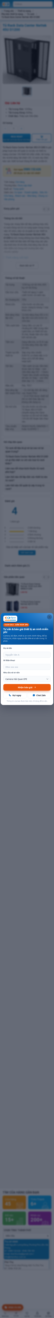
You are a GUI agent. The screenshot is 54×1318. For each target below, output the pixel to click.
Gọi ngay (16, 695)
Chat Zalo (41, 695)
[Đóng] (49, 616)
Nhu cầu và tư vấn (11, 672)
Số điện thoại (9, 660)
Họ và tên (7, 648)
